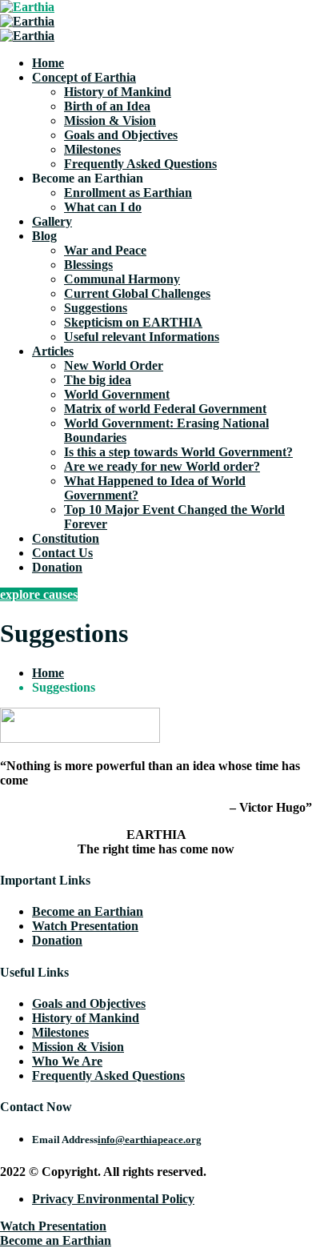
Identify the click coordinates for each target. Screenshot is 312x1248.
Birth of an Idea (107, 106)
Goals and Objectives (121, 135)
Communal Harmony (122, 279)
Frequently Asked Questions (140, 164)
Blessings (88, 264)
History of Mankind (117, 91)
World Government (117, 394)
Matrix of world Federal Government (165, 408)
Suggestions (95, 308)
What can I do (103, 207)
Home (48, 63)
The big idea (97, 380)
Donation (57, 567)
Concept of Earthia (84, 77)
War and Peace (105, 250)
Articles (53, 351)
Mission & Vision (110, 120)
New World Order (113, 365)
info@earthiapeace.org (150, 1140)
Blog (44, 236)
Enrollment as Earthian (128, 192)
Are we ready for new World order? (162, 466)
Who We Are (67, 1061)
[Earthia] (27, 7)
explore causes (39, 594)
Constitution (65, 538)
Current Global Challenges (137, 293)
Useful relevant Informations (141, 336)
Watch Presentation (85, 926)
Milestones (92, 149)
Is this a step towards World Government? (178, 452)
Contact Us (62, 553)
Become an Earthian (87, 911)
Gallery (52, 221)
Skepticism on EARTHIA (133, 322)
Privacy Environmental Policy (113, 1199)
